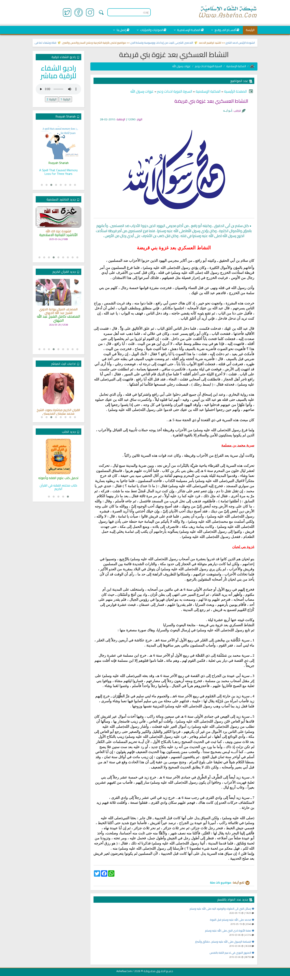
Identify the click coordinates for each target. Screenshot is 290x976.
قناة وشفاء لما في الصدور (55, 42)
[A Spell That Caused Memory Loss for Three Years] (58, 141)
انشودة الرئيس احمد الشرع (254, 42)
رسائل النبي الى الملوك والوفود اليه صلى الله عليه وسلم (221, 908)
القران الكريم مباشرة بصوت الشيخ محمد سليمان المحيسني (58, 411)
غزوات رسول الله (181, 66)
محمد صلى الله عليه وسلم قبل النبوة (231, 919)
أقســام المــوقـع (225, 30)
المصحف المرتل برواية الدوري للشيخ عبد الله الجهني (58, 311)
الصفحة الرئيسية (235, 91)
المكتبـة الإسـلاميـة (188, 30)
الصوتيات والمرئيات (151, 30)
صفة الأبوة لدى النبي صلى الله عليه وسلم (228, 930)
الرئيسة (250, 30)
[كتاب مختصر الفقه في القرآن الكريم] (58, 456)
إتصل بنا (121, 30)
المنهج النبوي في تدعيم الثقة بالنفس (231, 952)
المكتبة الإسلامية (236, 66)
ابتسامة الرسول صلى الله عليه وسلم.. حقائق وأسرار (223, 941)
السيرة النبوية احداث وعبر (208, 66)
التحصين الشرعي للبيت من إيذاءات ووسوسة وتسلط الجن (176, 42)
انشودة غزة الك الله (58, 231)
